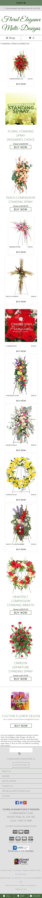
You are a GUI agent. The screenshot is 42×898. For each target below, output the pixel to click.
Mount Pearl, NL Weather (11, 878)
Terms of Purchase (27, 885)
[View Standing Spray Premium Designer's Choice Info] (21, 325)
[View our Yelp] (25, 803)
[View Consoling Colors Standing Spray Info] (21, 375)
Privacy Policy (11, 885)
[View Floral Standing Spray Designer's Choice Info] (21, 109)
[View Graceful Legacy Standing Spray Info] (21, 424)
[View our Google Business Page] (21, 803)
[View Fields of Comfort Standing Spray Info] (21, 275)
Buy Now (21, 84)
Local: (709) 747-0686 (21, 820)
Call (8, 895)
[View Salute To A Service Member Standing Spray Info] (21, 523)
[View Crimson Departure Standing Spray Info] (21, 640)
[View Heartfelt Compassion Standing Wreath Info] (21, 574)
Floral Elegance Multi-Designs (21, 24)
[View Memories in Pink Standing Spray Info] (21, 232)
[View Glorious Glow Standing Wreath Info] (21, 474)
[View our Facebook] (17, 803)
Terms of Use (21, 889)
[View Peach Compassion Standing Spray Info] (21, 175)
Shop (12, 38)
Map (22, 895)
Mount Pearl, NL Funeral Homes (14, 870)
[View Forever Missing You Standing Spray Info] (21, 64)
